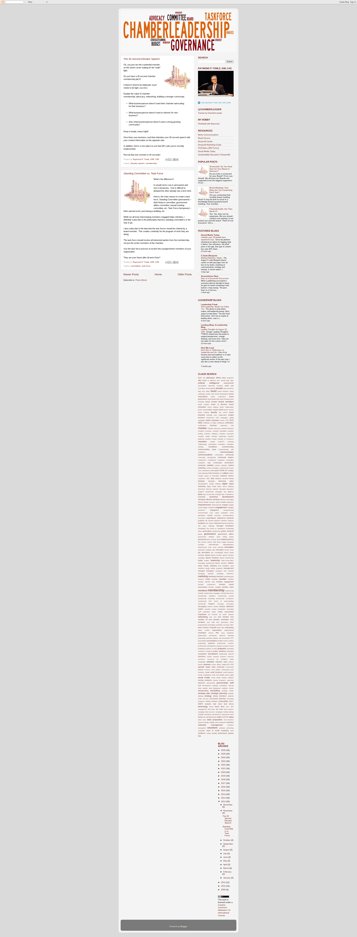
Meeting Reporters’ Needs (211, 258)
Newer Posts (131, 274)
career (222, 420)
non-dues (226, 625)
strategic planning (219, 693)
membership (151, 163)
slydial (207, 672)
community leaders (226, 457)
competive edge (204, 463)
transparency (216, 714)
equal (217, 513)
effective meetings (213, 500)
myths (214, 612)
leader (200, 560)
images (224, 542)
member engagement (225, 582)
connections (229, 463)
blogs (208, 391)
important (230, 542)
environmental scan (205, 513)
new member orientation (219, 620)
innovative (220, 550)
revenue (207, 664)
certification (229, 423)
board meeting (224, 399)
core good (214, 470)
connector (202, 465)
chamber (202, 428)
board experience (218, 396)
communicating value (207, 449)
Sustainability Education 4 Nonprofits (214, 155)
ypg (199, 736)
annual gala (225, 380)
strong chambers (219, 696)
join (212, 552)
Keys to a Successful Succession (215, 278)
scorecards (230, 667)
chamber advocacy (214, 428)
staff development (204, 685)
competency (212, 460)
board (213, 391)
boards (214, 412)
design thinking (215, 484)
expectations (211, 518)
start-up (231, 685)
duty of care (207, 494)
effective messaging (227, 499)
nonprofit (212, 628)
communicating (228, 447)
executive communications (224, 515)
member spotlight (214, 587)
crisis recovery (213, 473)
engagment (214, 510)
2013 (223, 798)
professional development (207, 646)
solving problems (205, 680)
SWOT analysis (204, 704)
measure (201, 579)
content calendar (221, 465)
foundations (202, 528)
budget (231, 415)
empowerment (204, 505)
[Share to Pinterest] (177, 159)
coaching (230, 441)
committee (221, 444)
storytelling (215, 691)
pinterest (222, 635)
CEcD (231, 420)
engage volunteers (208, 507)
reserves (230, 656)
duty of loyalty (216, 494)
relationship (223, 654)
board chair (210, 394)
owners (211, 633)
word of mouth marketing (218, 731)
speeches (230, 680)
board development (221, 394)
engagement (221, 507)
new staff (210, 622)
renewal (216, 656)
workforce (201, 733)
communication (227, 452)
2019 (223, 776)
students (231, 696)
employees (230, 502)
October (227, 840)
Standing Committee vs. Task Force (143, 173)
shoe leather (215, 670)
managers (210, 571)
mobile (200, 609)
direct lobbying (228, 486)
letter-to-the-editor (227, 560)
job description (204, 552)
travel (232, 714)
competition (230, 460)
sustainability (223, 701)
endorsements (216, 505)
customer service (227, 476)
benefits (219, 388)
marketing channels (215, 576)
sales (214, 667)
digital (224, 484)
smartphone (207, 675)
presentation (202, 641)
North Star (220, 627)
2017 (223, 783)
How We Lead (207, 348)
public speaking (219, 651)
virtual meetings (203, 722)
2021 (223, 768)
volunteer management (210, 725)
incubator (201, 544)
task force (146, 266)
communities (219, 455)
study (200, 699)
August (226, 850)
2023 (223, 761)
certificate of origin (209, 423)
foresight (220, 526)
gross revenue (211, 539)
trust (210, 717)
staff (232, 683)
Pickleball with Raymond (208, 124)
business (201, 418)
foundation (229, 526)
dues (200, 494)
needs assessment (226, 612)
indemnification (214, 544)
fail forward (209, 520)
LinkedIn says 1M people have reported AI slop (213, 238)
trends (200, 717)
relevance (202, 657)
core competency (204, 470)
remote (209, 656)
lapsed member (216, 555)
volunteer (230, 722)
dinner (219, 486)
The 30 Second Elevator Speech (142, 59)
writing (209, 733)
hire (199, 542)
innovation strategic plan (206, 550)
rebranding (230, 651)
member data (210, 582)
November (227, 811)
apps (232, 380)
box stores (223, 412)
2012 (223, 801)
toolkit (221, 709)
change (212, 441)
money (214, 609)
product (231, 641)
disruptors (230, 489)
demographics (203, 484)
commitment (212, 444)
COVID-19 (223, 470)
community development (207, 457)
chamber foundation (220, 431)
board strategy (203, 412)
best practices (229, 388)
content (210, 465)
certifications (202, 425)
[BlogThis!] (169, 159)
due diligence (229, 492)
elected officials (203, 502)
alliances (213, 380)
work (232, 730)
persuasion (213, 635)
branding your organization (216, 415)
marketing (203, 576)
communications (205, 455)
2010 (223, 886)
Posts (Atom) (141, 280)
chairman (213, 425)
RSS (232, 664)
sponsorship (211, 683)
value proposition (214, 720)
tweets (214, 717)
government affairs (226, 534)
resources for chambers (217, 659)
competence (202, 460)
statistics (225, 688)
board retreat (218, 410)
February (227, 872)
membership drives (227, 593)
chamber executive (205, 431)
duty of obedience (227, 494)
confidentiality (217, 463)
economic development (221, 497)
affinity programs (228, 378)
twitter (219, 717)
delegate (201, 481)
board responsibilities (205, 410)
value (231, 717)
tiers (227, 706)
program (219, 646)
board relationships (227, 407)
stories (231, 688)
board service (229, 410)
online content (204, 630)
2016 (223, 787)
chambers (202, 442)
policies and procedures (221, 638)
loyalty (207, 568)
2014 (223, 794)
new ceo (212, 617)
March (226, 868)
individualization (228, 544)
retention (210, 662)
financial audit (226, 523)
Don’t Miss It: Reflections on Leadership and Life (212, 351)
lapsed (207, 555)
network (231, 614)
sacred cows (204, 667)
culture (225, 473)
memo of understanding (224, 601)
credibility (230, 470)
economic (201, 497)
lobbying (213, 566)
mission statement (226, 606)
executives (201, 518)
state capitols (203, 688)
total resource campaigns (214, 712)
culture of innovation (211, 476)
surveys (214, 701)
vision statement (220, 722)
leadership (215, 560)
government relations (206, 537)
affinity (218, 378)
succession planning (218, 699)
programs (222, 648)
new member (223, 617)
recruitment (213, 654)
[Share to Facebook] (174, 159)
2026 (223, 750)
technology (203, 707)
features (231, 520)
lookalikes (225, 566)
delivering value (226, 481)
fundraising (230, 528)
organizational (229, 630)
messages (230, 604)
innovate (220, 547)
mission (216, 606)
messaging (202, 606)
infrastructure (202, 547)
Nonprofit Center (205, 141)
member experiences (206, 584)
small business (216, 672)
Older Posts (185, 274)
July (225, 853)
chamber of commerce (225, 439)
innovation (229, 547)
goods (200, 534)
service (200, 670)
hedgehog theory (227, 539)
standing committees (219, 685)
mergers (211, 604)
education (202, 500)
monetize (207, 609)
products (211, 643)
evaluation (224, 513)
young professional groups (223, 733)
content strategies (212, 468)
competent (221, 460)
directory (209, 489)
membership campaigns (212, 593)
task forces (229, 704)
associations (202, 386)
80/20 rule (201, 378)
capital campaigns (212, 420)
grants (231, 537)
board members (226, 402)
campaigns (224, 418)
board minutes (203, 404)
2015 (223, 790)
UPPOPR (225, 717)
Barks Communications (208, 135)
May (225, 861)
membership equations (206, 596)
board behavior (223, 391)
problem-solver (223, 641)
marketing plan (229, 576)
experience (221, 518)
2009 (223, 890)
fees (207, 523)
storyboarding (203, 691)
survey (208, 701)
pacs (223, 633)
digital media (211, 486)
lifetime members (221, 563)
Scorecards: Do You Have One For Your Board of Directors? (220, 169)
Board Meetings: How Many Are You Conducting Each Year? (220, 190)
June (225, 857)
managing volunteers (225, 573)
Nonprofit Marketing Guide (209, 145)
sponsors (201, 683)
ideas (219, 542)
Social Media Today (206, 151)
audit (227, 386)
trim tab (205, 717)
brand (231, 412)
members (202, 590)
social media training (219, 677)
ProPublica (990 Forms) (208, 148)
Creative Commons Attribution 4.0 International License (224, 910)
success (206, 699)
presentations (212, 641)
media (207, 579)
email (223, 502)
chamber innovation (226, 434)
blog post (201, 391)
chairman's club (227, 425)
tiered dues (220, 707)
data (212, 478)
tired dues (211, 709)
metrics (209, 606)
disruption (222, 489)
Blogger (183, 926)
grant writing (222, 537)
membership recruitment (225, 598)
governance (210, 534)
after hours (202, 380)
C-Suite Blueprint (209, 256)
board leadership (213, 399)
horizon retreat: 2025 (208, 542)
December (227, 805)
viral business (229, 720)
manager (201, 571)
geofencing (216, 531)
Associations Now (209, 276)
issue (232, 550)
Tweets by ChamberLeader (210, 113)
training (225, 712)
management (229, 568)
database (218, 478)
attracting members (215, 386)
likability (206, 566)
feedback (201, 523)
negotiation (202, 614)
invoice (226, 550)
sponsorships (222, 683)
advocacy (210, 378)
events (209, 515)
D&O (208, 478)
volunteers (212, 727)
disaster (215, 489)
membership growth (226, 596)
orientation (202, 633)
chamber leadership (218, 436)
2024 (223, 757)
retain (232, 659)
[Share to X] (172, 159)
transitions (207, 714)
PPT (232, 638)
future (200, 531)
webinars (222, 728)
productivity (202, 643)
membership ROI (205, 601)
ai (208, 380)
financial (217, 523)
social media (204, 677)
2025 (223, 754)
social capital (229, 675)
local (219, 566)
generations (207, 531)
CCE (226, 420)
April (225, 865)
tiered (211, 706)
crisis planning (203, 473)
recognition (202, 654)
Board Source (204, 138)
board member (211, 402)
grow (218, 539)
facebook (230, 518)
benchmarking (210, 388)
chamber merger (211, 439)
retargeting (201, 662)
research (223, 656)
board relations (213, 407)
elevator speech (138, 163)
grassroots (202, 539)
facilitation (201, 520)
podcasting (201, 638)
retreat (200, 664)
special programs (219, 680)
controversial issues (227, 468)
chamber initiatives (211, 434)
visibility (211, 722)
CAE (217, 418)
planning (231, 635)
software (231, 677)
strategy (208, 696)
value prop (202, 720)
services (207, 670)
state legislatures (215, 688)
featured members (220, 520)
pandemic (230, 633)
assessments (229, 383)
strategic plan (204, 693)
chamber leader (204, 436)
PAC (217, 633)
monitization (221, 609)
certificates (220, 423)
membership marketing (206, 598)
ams (218, 380)
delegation (211, 481)
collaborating (202, 444)
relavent (231, 654)
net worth (223, 614)
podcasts (209, 638)
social (221, 675)
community (229, 455)
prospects (209, 651)
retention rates (221, 662)
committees (136, 266)
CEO (200, 423)
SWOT (231, 701)
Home (158, 274)
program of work (211, 648)
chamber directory (227, 428)
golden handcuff (227, 531)
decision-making (228, 478)
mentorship (202, 604)
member (222, 579)
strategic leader (228, 691)
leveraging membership (206, 563)
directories (201, 489)
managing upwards (206, 573)
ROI (228, 664)
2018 (223, 779)
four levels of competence (216, 528)
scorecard (220, 667)
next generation (222, 622)
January (227, 878)
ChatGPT (221, 441)
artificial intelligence (208, 383)
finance (211, 523)
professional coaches (225, 643)
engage (225, 505)
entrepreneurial (228, 510)
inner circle (212, 547)
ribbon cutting (221, 664)
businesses (210, 418)
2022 (223, 765)
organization (217, 630)
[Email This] (166, 159)
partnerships (202, 635)
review (213, 664)
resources (201, 659)
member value (228, 587)
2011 (223, 882)
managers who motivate (224, 571)
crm (220, 473)
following (211, 526)
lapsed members (212, 558)
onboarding (229, 628)
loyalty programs (217, 568)
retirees (231, 662)
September (228, 844)
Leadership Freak (209, 304)
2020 (223, 772)
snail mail (215, 675)
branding (201, 415)
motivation (206, 612)
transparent (225, 714)
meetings (215, 579)
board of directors (219, 404)
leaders (206, 560)
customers (201, 478)
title (217, 709)
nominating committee (215, 625)
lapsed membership (227, 558)
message (220, 604)
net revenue (213, 614)
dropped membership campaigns (210, 492)
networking (203, 617)
